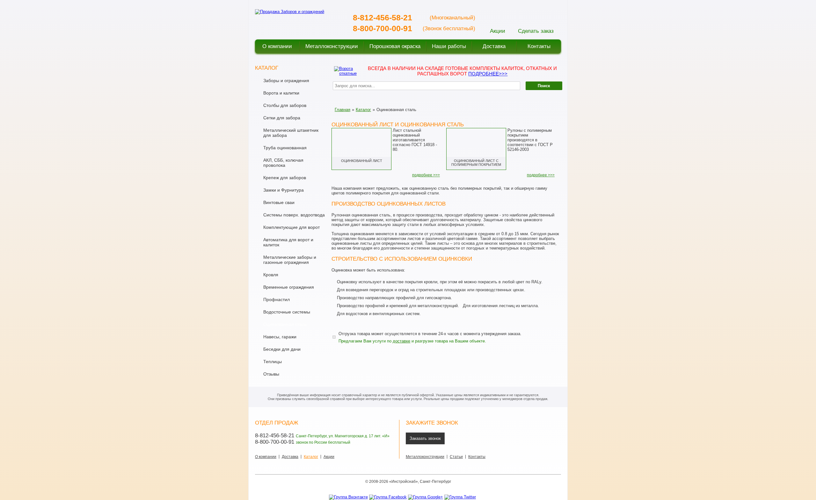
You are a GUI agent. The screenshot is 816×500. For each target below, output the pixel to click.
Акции (329, 456)
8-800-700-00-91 (382, 28)
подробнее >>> (426, 175)
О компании (265, 456)
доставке (401, 341)
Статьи (456, 456)
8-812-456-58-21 (382, 17)
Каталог (363, 109)
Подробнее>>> (487, 73)
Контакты (476, 456)
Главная (342, 109)
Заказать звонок (425, 438)
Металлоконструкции (425, 456)
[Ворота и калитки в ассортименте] (346, 70)
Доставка (290, 456)
